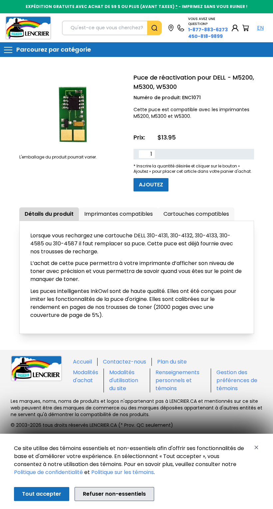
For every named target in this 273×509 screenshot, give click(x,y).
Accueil (82, 362)
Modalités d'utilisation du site (123, 380)
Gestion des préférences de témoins (236, 380)
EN (260, 28)
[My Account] (235, 28)
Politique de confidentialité (48, 472)
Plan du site (172, 362)
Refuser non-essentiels (114, 494)
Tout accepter (41, 494)
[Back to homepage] (28, 28)
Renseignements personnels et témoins (177, 380)
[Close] (256, 447)
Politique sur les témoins (122, 472)
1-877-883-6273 (208, 29)
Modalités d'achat (85, 376)
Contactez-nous (124, 362)
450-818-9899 (205, 36)
